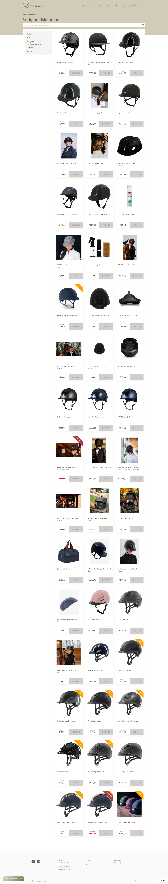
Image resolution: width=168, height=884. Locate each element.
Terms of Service (118, 865)
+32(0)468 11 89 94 (65, 863)
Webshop (86, 6)
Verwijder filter (31, 47)
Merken (29, 51)
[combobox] (82, 25)
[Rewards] (13, 878)
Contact (110, 6)
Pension (95, 6)
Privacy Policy (117, 860)
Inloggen (124, 6)
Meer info (76, 73)
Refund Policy (117, 863)
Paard (29, 34)
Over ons (103, 6)
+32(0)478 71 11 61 (64, 867)
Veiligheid (30, 41)
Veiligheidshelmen (35, 44)
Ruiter (29, 38)
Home (24, 14)
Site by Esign (135, 881)
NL (130, 6)
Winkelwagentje (138, 6)
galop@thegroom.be (65, 869)
